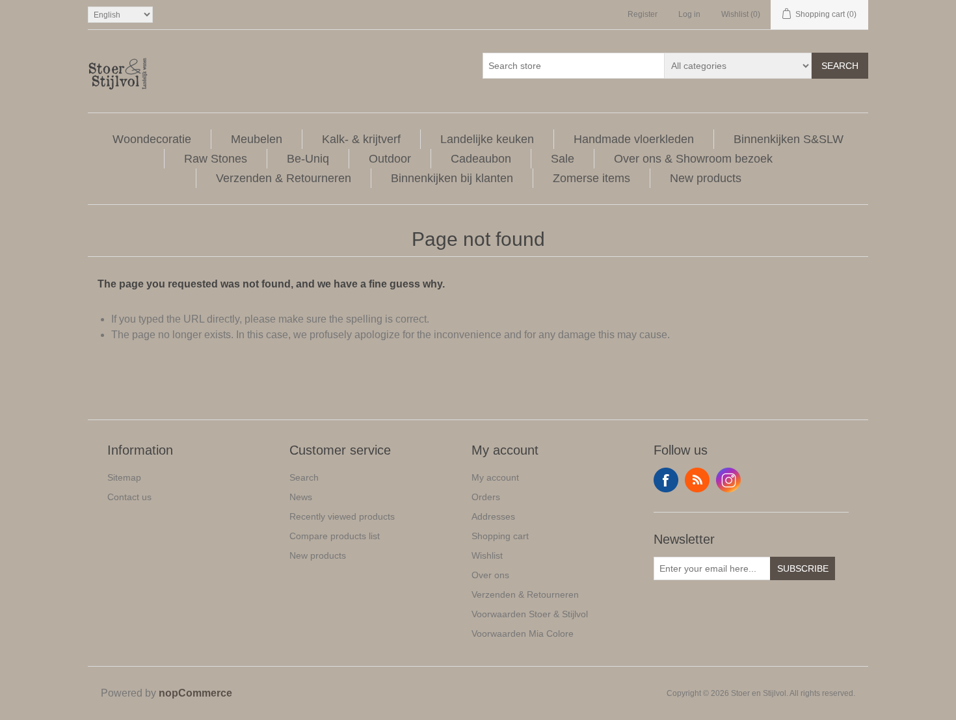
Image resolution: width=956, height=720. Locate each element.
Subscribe (803, 568)
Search (839, 65)
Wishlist (487, 555)
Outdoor (390, 158)
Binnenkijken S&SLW (788, 139)
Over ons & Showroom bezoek (693, 158)
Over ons (490, 575)
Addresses (493, 516)
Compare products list (334, 536)
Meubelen (256, 139)
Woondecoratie (152, 139)
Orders (485, 497)
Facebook (666, 480)
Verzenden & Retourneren (283, 178)
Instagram (728, 480)
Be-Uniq (308, 158)
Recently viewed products (342, 516)
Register (642, 14)
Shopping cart (500, 536)
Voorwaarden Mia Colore (522, 633)
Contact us (129, 497)
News (300, 497)
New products (705, 178)
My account (495, 477)
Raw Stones (215, 158)
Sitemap (124, 477)
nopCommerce (195, 693)
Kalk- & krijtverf (361, 139)
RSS (697, 480)
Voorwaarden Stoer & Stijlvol (529, 614)
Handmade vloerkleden (634, 139)
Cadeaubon (481, 158)
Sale (562, 158)
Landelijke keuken (487, 139)
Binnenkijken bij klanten (452, 178)
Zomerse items (591, 178)
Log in (689, 14)
